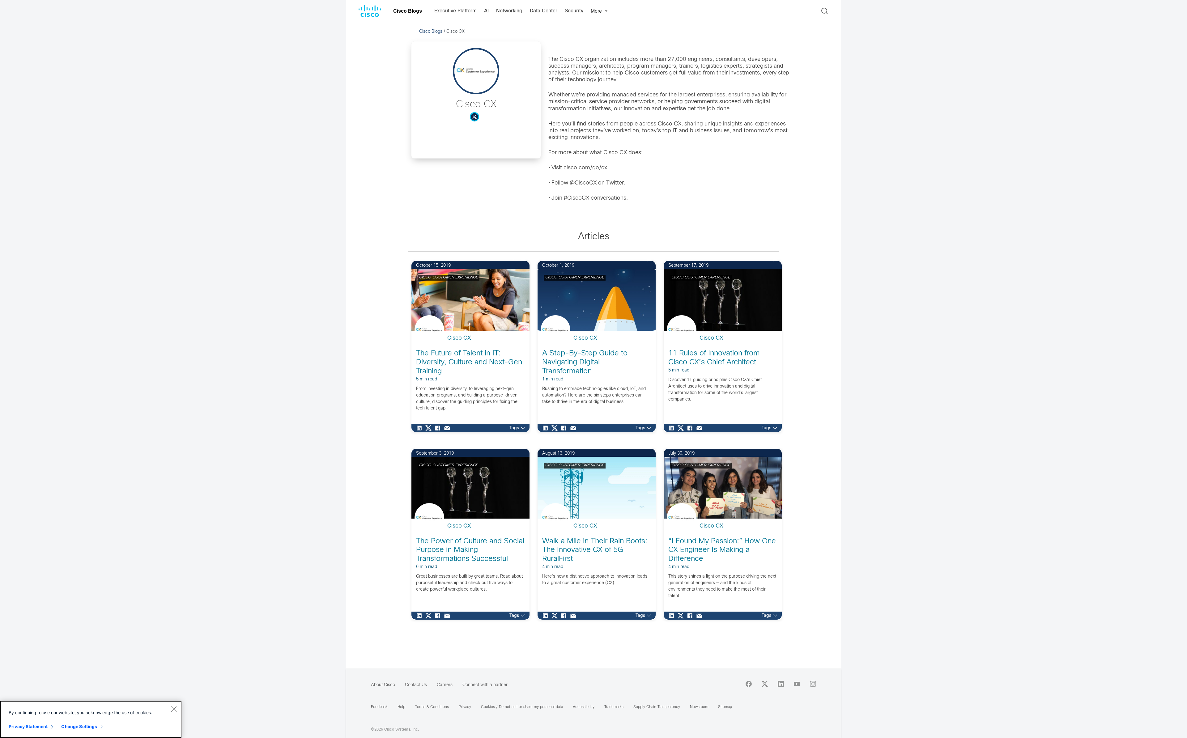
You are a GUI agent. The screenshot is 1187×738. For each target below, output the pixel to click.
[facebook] (749, 684)
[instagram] (813, 684)
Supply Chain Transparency (656, 707)
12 (514, 259)
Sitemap (725, 707)
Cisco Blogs (407, 11)
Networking (509, 11)
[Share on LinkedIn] (420, 428)
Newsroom (699, 707)
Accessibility (583, 707)
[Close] (174, 709)
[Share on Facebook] (439, 428)
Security (574, 11)
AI (486, 11)
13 (514, 447)
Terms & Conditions (432, 707)
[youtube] (797, 684)
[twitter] (765, 684)
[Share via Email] (448, 428)
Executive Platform (455, 11)
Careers (445, 685)
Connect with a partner (485, 685)
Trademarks (613, 707)
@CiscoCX (583, 183)
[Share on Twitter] (430, 428)
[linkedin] (781, 684)
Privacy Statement (28, 726)
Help (401, 707)
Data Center (543, 11)
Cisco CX (459, 338)
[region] (91, 719)
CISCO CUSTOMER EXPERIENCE (448, 277)
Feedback (379, 707)
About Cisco (383, 685)
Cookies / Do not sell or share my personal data (522, 707)
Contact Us (416, 685)
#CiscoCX (576, 198)
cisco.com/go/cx (585, 168)
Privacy (465, 707)
